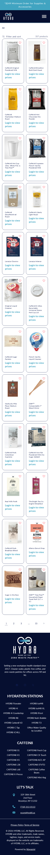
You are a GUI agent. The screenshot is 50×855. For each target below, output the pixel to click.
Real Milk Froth (11, 501)
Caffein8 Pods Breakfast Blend (11, 549)
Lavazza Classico (11, 261)
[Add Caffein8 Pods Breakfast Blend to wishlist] (20, 522)
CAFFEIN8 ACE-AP (36, 760)
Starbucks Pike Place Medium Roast (11, 406)
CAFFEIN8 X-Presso (13, 774)
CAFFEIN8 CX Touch (36, 755)
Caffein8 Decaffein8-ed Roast (11, 214)
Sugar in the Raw (12, 595)
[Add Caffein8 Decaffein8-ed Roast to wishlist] (20, 187)
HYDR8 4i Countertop (13, 713)
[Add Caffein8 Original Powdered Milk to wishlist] (20, 42)
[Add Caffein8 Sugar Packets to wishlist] (20, 331)
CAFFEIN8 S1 (13, 750)
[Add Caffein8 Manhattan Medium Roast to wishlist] (20, 89)
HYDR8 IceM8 (36, 703)
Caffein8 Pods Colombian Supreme (10, 455)
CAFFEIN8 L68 (13, 769)
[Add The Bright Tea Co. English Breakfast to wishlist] (43, 476)
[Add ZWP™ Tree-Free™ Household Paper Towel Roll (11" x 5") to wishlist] (43, 569)
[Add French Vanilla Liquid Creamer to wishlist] (43, 331)
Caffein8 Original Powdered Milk (12, 69)
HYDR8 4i (13, 708)
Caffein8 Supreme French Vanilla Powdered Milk (36, 165)
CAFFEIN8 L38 (13, 764)
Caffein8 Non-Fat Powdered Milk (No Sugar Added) (36, 455)
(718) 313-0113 (27, 807)
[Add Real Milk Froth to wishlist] (20, 476)
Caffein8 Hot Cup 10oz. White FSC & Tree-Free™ (12, 165)
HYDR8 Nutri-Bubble (36, 718)
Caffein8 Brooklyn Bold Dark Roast (36, 69)
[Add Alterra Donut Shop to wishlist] (43, 522)
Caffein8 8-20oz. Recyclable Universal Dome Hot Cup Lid (35, 309)
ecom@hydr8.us (27, 812)
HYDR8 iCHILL (13, 732)
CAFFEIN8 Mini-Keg (36, 777)
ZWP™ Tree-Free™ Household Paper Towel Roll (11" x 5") (36, 598)
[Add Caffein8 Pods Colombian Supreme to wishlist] (20, 427)
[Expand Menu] (44, 16)
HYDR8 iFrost (36, 713)
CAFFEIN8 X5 (13, 760)
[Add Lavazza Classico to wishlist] (20, 236)
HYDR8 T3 (37, 722)
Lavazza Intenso (35, 261)
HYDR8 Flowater (13, 703)
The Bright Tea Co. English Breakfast (36, 502)
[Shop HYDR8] (8, 16)
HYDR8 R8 (13, 718)
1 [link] (6, 623)
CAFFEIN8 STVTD (36, 764)
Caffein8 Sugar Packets (11, 358)
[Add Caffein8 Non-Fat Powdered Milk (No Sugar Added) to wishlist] (43, 427)
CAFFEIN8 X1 (13, 755)
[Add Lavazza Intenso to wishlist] (43, 236)
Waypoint (30, 849)
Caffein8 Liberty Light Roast (35, 213)
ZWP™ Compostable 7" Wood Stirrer (35, 406)
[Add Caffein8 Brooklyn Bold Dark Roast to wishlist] (43, 42)
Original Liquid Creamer (11, 307)
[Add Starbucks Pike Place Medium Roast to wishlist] (20, 378)
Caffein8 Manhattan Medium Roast (13, 117)
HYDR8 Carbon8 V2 (13, 722)
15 (36, 623)
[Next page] (44, 623)
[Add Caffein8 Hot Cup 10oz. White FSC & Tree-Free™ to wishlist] (20, 138)
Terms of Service (31, 825)
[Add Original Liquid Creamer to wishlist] (20, 280)
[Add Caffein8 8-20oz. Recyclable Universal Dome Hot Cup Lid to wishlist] (43, 280)
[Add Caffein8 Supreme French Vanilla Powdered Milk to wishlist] (43, 138)
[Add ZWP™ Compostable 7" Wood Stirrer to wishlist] (43, 378)
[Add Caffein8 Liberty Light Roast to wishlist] (43, 187)
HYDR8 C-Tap (13, 727)
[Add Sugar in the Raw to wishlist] (20, 569)
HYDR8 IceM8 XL (36, 708)
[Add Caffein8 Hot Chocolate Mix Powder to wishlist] (43, 89)
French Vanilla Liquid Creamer (35, 358)
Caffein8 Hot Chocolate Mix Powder (35, 117)
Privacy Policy (17, 825)
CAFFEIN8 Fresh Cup (36, 750)
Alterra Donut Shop (37, 548)
